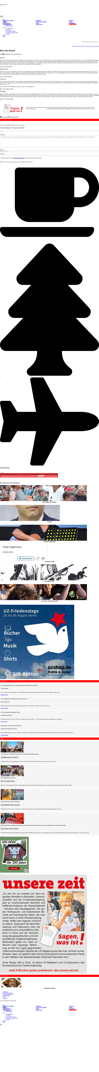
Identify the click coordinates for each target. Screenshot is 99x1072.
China (7, 24)
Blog (4, 20)
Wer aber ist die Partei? (49, 541)
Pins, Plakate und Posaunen (49, 502)
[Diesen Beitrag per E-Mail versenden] (79, 46)
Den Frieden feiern (8, 781)
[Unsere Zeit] (18, 15)
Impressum (5, 991)
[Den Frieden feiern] (12, 775)
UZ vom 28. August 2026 (12, 32)
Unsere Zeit (84, 41)
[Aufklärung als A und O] (12, 752)
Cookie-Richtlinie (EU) (8, 994)
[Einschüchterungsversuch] (12, 799)
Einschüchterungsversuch (10, 805)
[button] (0, 1002)
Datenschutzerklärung (18, 158)
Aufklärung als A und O (9, 757)
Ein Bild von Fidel (49, 581)
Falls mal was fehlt (49, 561)
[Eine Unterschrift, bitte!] (12, 823)
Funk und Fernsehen (14, 117)
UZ (3, 19)
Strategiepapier (9, 25)
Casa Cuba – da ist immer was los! (49, 601)
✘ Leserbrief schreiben (6, 119)
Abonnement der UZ (41, 108)
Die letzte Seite (89, 41)
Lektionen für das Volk (6, 715)
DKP (4, 36)
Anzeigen (5, 998)
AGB (4, 997)
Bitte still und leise (5, 701)
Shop (4, 35)
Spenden (8, 33)
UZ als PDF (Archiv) (11, 31)
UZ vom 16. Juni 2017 (16, 54)
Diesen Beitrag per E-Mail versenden (92, 46)
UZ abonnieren (9, 28)
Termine (5, 21)
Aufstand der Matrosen (49, 988)
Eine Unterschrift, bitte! (10, 828)
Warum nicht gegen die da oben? (9, 728)
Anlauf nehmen (4, 688)
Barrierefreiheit (6, 995)
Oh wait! (49, 521)
